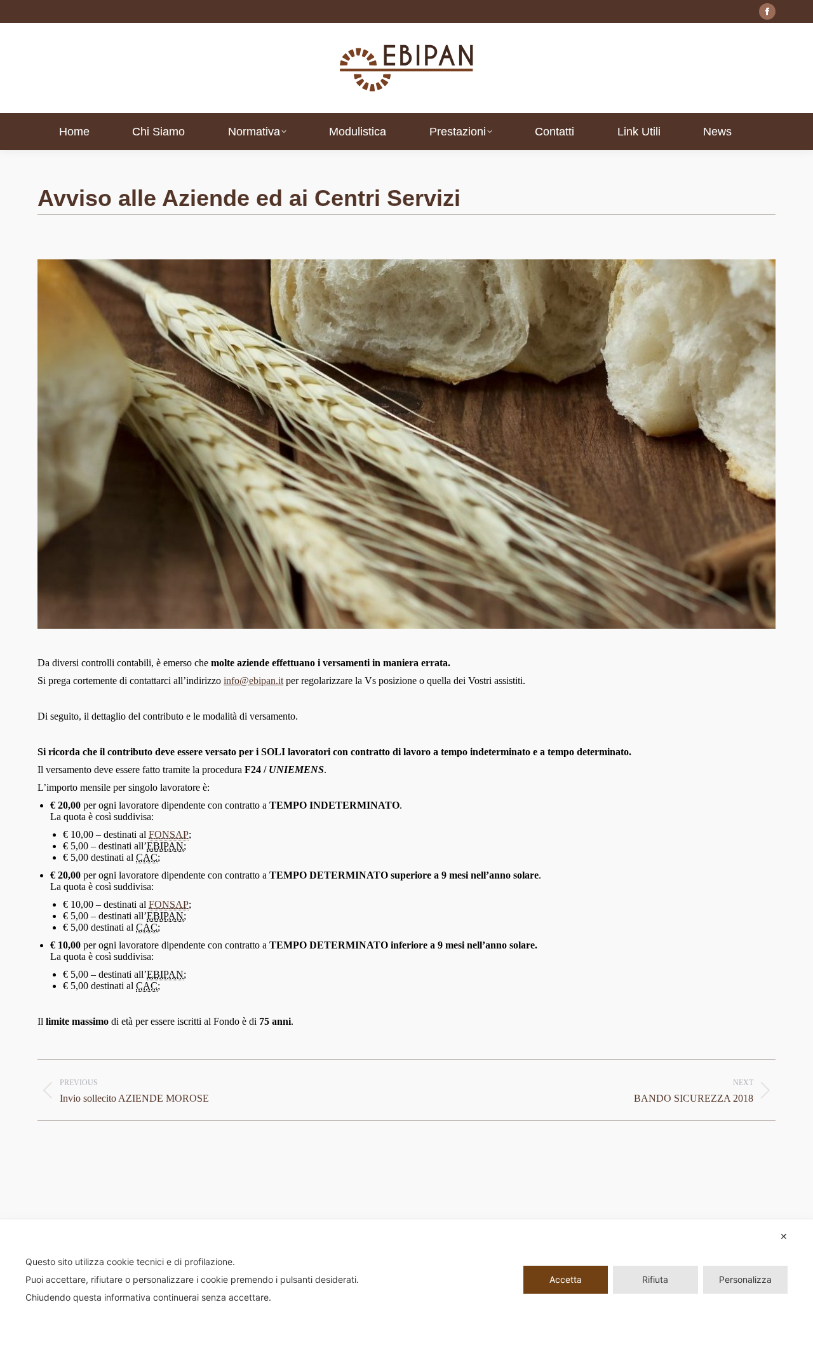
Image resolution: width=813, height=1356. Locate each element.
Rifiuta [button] (655, 1279)
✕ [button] (784, 1236)
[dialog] (406, 1287)
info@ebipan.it (253, 680)
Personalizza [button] (745, 1279)
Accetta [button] (565, 1279)
